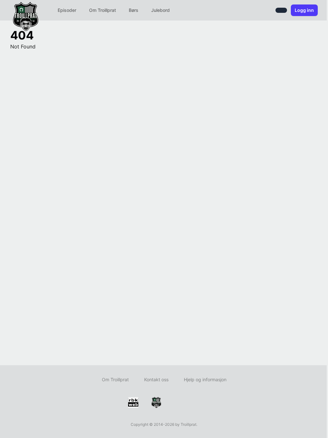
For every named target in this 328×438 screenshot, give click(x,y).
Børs (133, 10)
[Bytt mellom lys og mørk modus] (281, 10)
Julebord (160, 10)
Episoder (67, 10)
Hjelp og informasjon (205, 379)
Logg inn (304, 10)
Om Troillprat (102, 10)
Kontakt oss (156, 379)
